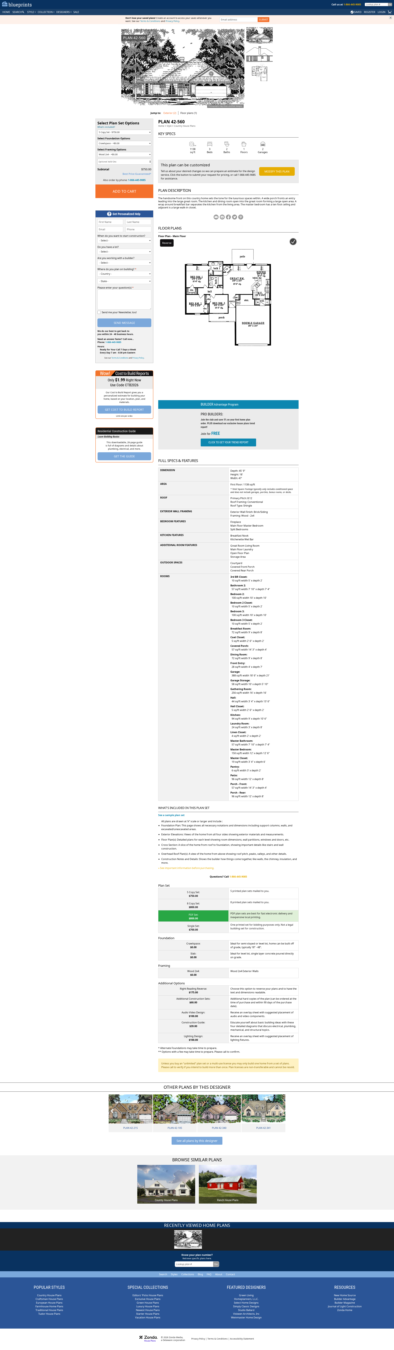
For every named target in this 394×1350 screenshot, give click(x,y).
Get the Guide (124, 456)
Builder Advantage (345, 1299)
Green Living (246, 1295)
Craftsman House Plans (49, 1299)
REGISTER (369, 12)
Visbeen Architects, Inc (246, 1313)
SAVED (358, 12)
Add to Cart (124, 191)
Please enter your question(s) (115, 287)
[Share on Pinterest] (241, 217)
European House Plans (49, 1302)
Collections (187, 1274)
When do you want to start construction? (121, 236)
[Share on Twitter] (234, 217)
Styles (174, 1274)
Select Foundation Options (113, 138)
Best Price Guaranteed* (137, 174)
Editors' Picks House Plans (148, 1295)
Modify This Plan (276, 171)
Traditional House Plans (49, 1310)
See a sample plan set (171, 815)
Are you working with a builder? (115, 258)
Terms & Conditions (150, 21)
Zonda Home (344, 1310)
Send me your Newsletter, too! (119, 312)
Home (161, 125)
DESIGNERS (63, 12)
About (218, 1274)
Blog (200, 1274)
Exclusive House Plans (148, 1299)
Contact (230, 1274)
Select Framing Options (111, 149)
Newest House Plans (148, 1310)
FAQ (209, 1274)
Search (163, 1274)
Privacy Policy (172, 21)
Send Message (124, 323)
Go (390, 4)
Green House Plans (148, 1302)
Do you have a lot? (108, 247)
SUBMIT (263, 19)
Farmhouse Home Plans (49, 1306)
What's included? (106, 126)
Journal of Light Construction (345, 1306)
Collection (45, 12)
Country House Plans (184, 125)
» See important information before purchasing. (186, 868)
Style (31, 12)
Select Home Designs (246, 1302)
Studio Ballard (246, 1310)
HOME (6, 12)
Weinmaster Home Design (246, 1317)
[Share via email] (216, 217)
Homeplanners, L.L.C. (246, 1299)
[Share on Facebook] (228, 217)
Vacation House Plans (147, 1317)
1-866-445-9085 (137, 180)
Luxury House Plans (147, 1306)
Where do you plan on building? (116, 269)
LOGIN (381, 12)
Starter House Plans (147, 1313)
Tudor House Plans (49, 1313)
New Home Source (345, 1295)
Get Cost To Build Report (124, 409)
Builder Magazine (345, 1302)
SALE (76, 12)
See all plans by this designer (197, 1141)
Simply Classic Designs (246, 1306)
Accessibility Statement (242, 1338)
